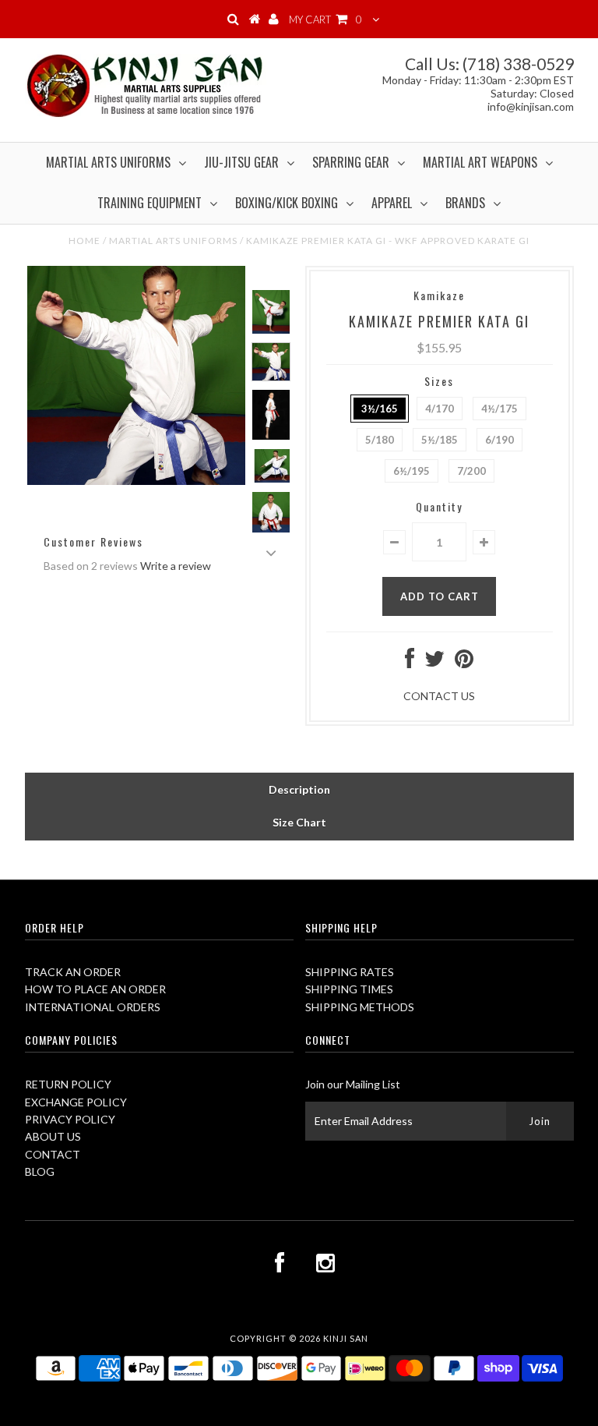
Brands (465, 202)
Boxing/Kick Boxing (286, 202)
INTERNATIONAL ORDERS (92, 1007)
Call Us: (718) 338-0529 (489, 63)
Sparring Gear (350, 162)
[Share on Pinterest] (464, 662)
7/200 (471, 471)
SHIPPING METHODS (359, 1007)
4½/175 (499, 408)
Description (299, 789)
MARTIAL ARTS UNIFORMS (173, 240)
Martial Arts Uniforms (108, 162)
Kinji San (345, 1338)
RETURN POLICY (68, 1084)
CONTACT (52, 1154)
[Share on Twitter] (434, 662)
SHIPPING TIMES (349, 989)
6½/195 (411, 471)
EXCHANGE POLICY (76, 1102)
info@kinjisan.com (530, 106)
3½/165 (379, 408)
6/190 (499, 439)
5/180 (379, 439)
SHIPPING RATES (349, 971)
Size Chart (299, 822)
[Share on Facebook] (409, 662)
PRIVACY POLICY (70, 1119)
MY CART (325, 19)
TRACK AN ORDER (73, 971)
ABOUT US (53, 1136)
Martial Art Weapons (480, 162)
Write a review (175, 565)
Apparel (391, 202)
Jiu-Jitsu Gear (241, 162)
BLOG (40, 1171)
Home (84, 240)
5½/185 (439, 439)
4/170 (439, 408)
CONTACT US (439, 695)
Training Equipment (149, 202)
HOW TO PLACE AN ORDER (95, 989)
